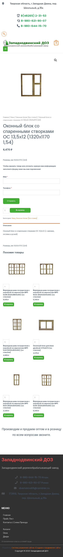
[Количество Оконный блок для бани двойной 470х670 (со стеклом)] (46, 328)
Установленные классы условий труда (16, 541)
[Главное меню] (5, 48)
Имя (5, 177)
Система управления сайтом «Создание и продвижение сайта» (36, 548)
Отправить (11, 201)
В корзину (20, 210)
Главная (6, 117)
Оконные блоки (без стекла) (26, 117)
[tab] (31, 225)
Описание (7, 225)
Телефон (7, 188)
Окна (12, 117)
